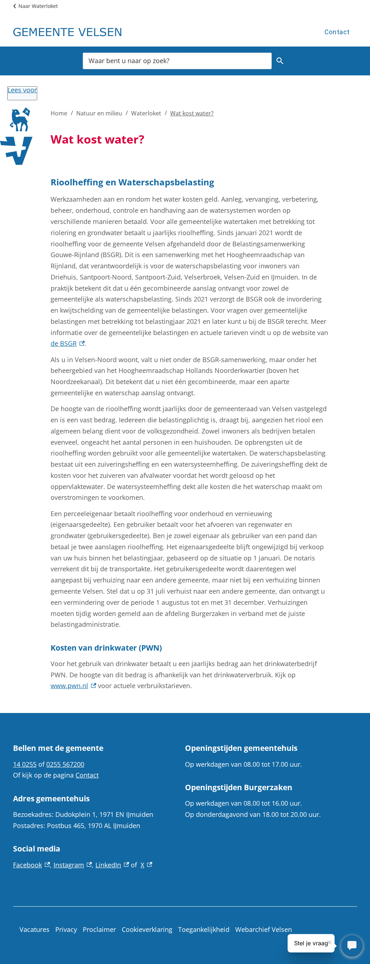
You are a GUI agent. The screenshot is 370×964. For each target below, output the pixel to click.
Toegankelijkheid (203, 929)
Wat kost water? (192, 113)
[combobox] (177, 60)
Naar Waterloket (38, 6)
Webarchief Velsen (263, 929)
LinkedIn (112, 864)
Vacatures (35, 929)
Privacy (66, 929)
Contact (337, 32)
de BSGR (68, 343)
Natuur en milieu (99, 113)
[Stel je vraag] (352, 946)
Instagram (72, 864)
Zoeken (280, 60)
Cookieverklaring (147, 929)
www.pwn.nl (73, 685)
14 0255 (24, 764)
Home (59, 113)
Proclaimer (99, 929)
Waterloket (146, 113)
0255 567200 (65, 764)
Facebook (31, 864)
